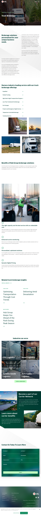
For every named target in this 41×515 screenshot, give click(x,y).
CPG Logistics (9, 357)
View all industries (20, 381)
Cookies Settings (16, 512)
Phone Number (23, 455)
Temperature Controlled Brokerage (10, 112)
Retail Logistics (28, 357)
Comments (5, 464)
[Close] (39, 509)
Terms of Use (31, 500)
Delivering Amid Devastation (30, 293)
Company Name (6, 459)
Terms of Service (24, 474)
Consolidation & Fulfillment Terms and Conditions (32, 504)
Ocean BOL (37, 501)
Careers (13, 495)
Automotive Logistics (27, 375)
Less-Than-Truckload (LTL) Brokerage (11, 102)
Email (4, 455)
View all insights (6, 283)
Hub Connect (14, 497)
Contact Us (13, 501)
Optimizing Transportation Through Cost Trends (9, 295)
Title (21, 459)
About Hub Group (14, 499)
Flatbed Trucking (6, 95)
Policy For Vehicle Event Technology (33, 505)
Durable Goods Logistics (9, 375)
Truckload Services (7, 116)
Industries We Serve (5, 500)
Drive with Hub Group (15, 493)
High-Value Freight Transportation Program (12, 98)
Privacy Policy (19, 474)
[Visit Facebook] (36, 497)
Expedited (5, 91)
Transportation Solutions (8, 12)
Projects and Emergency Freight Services (12, 109)
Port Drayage (6, 105)
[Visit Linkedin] (38, 497)
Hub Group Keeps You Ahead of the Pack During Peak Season (8, 318)
